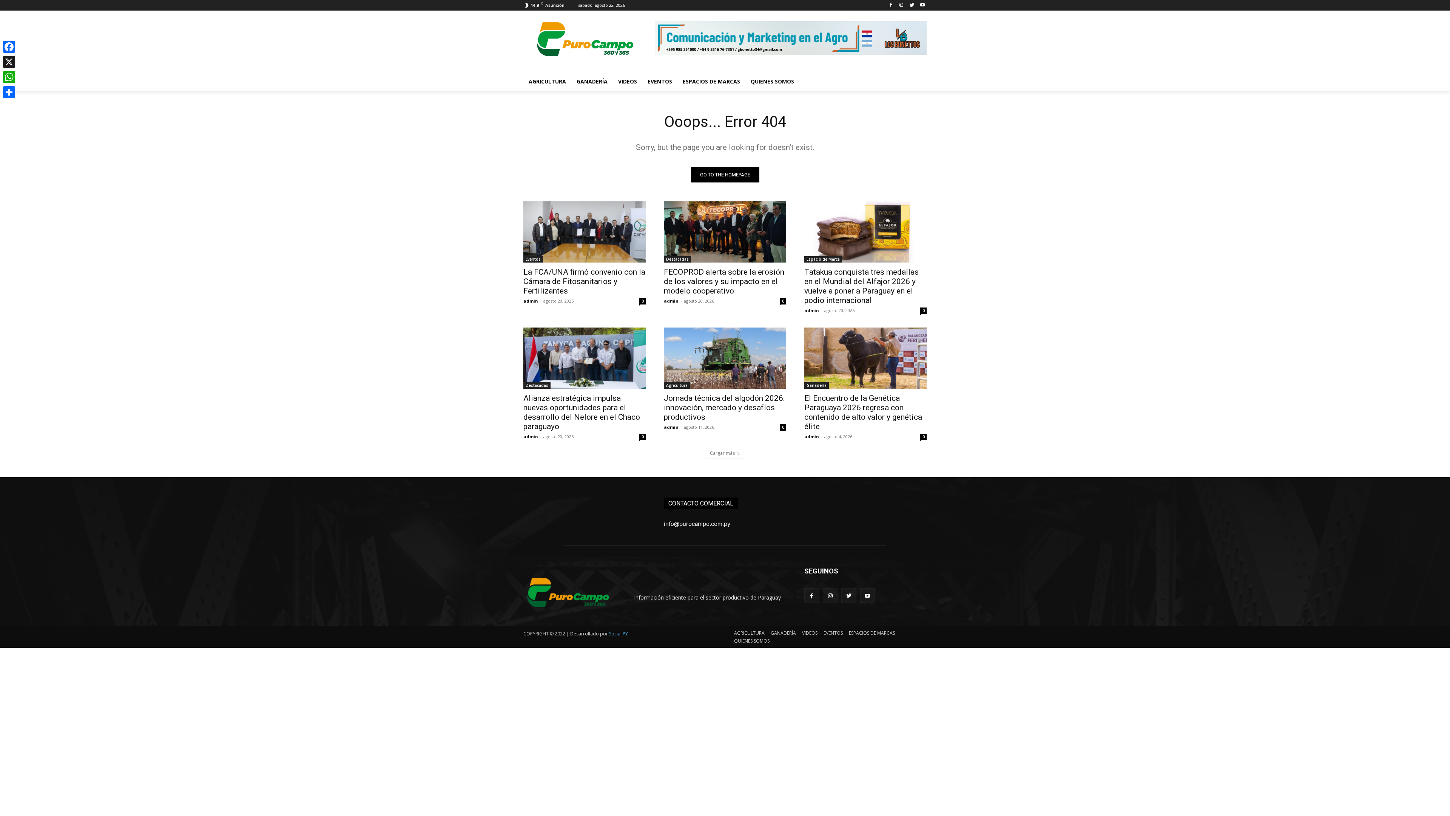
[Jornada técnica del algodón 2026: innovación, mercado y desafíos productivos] (725, 358)
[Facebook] (891, 5)
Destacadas (677, 259)
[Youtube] (922, 5)
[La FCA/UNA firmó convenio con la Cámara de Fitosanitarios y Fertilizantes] (584, 232)
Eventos (533, 259)
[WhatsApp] (9, 77)
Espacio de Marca (823, 259)
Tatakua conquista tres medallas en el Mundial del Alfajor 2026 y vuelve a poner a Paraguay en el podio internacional (861, 286)
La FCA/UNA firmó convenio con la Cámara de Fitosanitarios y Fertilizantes (584, 281)
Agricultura (677, 385)
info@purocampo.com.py (697, 523)
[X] (9, 62)
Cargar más (722, 453)
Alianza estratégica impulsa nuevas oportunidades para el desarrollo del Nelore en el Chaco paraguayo (581, 412)
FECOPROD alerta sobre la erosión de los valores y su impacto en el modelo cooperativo (724, 281)
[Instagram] (901, 5)
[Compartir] (9, 92)
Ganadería (817, 385)
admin (530, 301)
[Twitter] (911, 5)
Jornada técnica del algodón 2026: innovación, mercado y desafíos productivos (724, 408)
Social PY (618, 634)
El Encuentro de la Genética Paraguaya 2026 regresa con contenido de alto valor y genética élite (863, 412)
